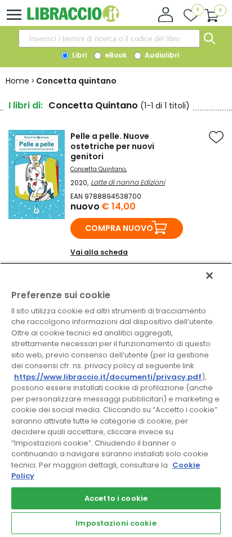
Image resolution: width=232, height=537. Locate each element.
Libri (78, 55)
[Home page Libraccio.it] (72, 19)
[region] (116, 400)
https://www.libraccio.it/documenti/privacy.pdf (108, 377)
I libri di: (25, 105)
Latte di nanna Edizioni (128, 182)
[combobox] (109, 38)
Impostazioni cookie (115, 523)
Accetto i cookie (116, 498)
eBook (115, 55)
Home (17, 80)
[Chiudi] (209, 275)
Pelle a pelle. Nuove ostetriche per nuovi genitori (112, 146)
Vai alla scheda (99, 252)
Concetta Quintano (98, 169)
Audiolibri (161, 55)
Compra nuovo (119, 228)
